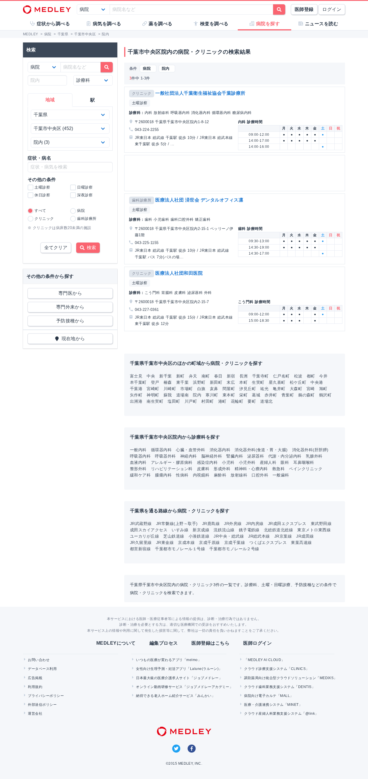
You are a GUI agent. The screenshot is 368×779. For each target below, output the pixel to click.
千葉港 (136, 388)
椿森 (168, 382)
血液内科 (138, 462)
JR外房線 (232, 523)
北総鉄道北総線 (278, 530)
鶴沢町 (325, 395)
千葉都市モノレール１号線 (180, 549)
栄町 (243, 395)
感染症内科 (207, 462)
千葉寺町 (260, 376)
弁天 (193, 376)
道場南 (182, 395)
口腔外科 (260, 475)
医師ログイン (257, 643)
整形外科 (138, 468)
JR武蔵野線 (141, 523)
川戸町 (191, 401)
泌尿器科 (255, 456)
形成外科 (222, 468)
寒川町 (212, 395)
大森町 (296, 388)
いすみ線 (180, 530)
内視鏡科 (201, 475)
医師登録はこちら (210, 643)
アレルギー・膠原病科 (172, 462)
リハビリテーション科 (172, 468)
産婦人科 (268, 462)
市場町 (186, 388)
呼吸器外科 (165, 456)
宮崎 (310, 388)
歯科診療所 (141, 200)
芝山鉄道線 (173, 536)
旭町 (323, 388)
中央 (151, 376)
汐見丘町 (247, 388)
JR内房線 (254, 523)
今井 (323, 376)
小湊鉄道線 (199, 536)
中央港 (316, 382)
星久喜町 (277, 382)
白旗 (201, 388)
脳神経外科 (211, 456)
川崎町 (170, 388)
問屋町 (229, 388)
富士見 (136, 376)
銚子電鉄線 (249, 530)
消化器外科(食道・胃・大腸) (261, 449)
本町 (243, 382)
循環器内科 (161, 449)
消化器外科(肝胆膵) (310, 449)
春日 (218, 376)
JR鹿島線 (211, 523)
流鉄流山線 (224, 530)
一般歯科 (281, 475)
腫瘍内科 (163, 475)
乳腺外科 (314, 456)
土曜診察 (139, 103)
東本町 (229, 395)
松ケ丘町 (298, 382)
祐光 (264, 388)
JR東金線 (165, 542)
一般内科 (138, 449)
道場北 (266, 401)
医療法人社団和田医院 (179, 273)
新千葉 (165, 376)
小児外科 (247, 462)
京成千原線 (209, 542)
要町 (252, 401)
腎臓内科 (234, 456)
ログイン (331, 9)
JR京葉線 (283, 536)
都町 (311, 376)
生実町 (258, 382)
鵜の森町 (306, 395)
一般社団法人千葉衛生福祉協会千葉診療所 (200, 93)
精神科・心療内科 (251, 468)
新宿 (231, 376)
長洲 (243, 376)
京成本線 (186, 542)
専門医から (70, 293)
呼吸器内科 (140, 456)
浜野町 (199, 382)
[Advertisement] (235, 173)
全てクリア (55, 247)
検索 (90, 247)
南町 (206, 376)
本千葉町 (138, 382)
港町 (222, 401)
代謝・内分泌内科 (285, 456)
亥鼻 (214, 388)
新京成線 (201, 530)
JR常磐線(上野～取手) (177, 523)
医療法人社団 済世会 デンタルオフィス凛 (199, 199)
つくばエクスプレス (268, 542)
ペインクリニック (305, 468)
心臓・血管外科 (190, 449)
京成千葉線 (234, 542)
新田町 (216, 382)
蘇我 (168, 395)
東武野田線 (321, 523)
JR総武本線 (259, 536)
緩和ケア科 (140, 475)
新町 (180, 376)
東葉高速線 (301, 542)
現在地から (72, 338)
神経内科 (188, 456)
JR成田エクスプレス (287, 523)
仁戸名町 (281, 376)
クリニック (141, 93)
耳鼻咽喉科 (303, 462)
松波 (298, 376)
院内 (197, 395)
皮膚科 (203, 468)
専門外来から (70, 307)
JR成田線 (305, 536)
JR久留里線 (141, 542)
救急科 (278, 468)
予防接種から (70, 320)
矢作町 (136, 395)
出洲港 (136, 401)
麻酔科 (220, 475)
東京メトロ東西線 (314, 530)
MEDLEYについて (116, 643)
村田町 (207, 401)
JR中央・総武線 (229, 536)
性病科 (182, 475)
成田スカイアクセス (148, 530)
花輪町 (237, 401)
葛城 (256, 395)
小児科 (228, 462)
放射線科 (239, 475)
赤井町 (270, 395)
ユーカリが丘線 (144, 536)
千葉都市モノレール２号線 (234, 549)
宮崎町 (153, 388)
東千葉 (182, 382)
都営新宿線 (140, 549)
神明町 (153, 395)
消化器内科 (220, 449)
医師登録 (304, 9)
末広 (231, 382)
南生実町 (155, 401)
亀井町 (279, 388)
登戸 (155, 382)
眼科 (285, 462)
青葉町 (287, 395)
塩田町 (174, 401)
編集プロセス (164, 643)
